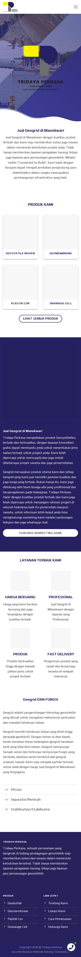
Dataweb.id (62, 951)
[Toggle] (7, 790)
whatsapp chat (37, 522)
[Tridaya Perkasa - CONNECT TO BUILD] (10, 7)
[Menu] (75, 7)
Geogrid (8, 477)
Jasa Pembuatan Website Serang (32, 951)
